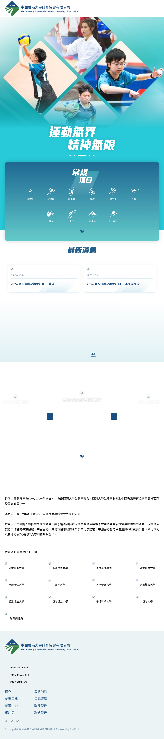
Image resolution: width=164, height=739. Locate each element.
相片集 (10, 713)
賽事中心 (11, 706)
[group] (44, 279)
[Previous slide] (71, 354)
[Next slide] (80, 354)
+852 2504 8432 (19, 667)
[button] (70, 155)
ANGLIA (74, 729)
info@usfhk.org (18, 681)
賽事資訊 (11, 699)
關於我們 (40, 706)
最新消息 (40, 691)
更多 (82, 231)
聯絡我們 (40, 713)
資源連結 (40, 699)
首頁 (8, 691)
